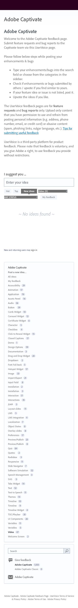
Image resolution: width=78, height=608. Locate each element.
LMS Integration (16, 417)
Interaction (13, 395)
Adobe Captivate (24, 564)
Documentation (15, 351)
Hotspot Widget (15, 369)
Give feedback (23, 560)
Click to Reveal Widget (19, 333)
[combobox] (37, 550)
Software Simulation (18, 470)
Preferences (13, 435)
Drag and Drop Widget (19, 355)
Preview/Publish (16, 439)
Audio (11, 303)
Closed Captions (16, 338)
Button (12, 307)
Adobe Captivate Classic (27, 569)
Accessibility (14, 285)
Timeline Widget (16, 510)
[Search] (67, 550)
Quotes (12, 452)
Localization (14, 421)
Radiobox (13, 457)
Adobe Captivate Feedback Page (34, 596)
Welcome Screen (16, 536)
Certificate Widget (17, 320)
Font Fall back (15, 364)
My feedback (48, 197)
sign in (34, 250)
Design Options (16, 347)
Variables (12, 523)
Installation (13, 386)
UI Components (15, 518)
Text (10, 487)
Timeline (12, 501)
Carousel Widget (16, 316)
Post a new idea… (17, 272)
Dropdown (13, 360)
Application (14, 294)
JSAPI (11, 404)
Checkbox (13, 329)
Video (11, 532)
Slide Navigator (15, 465)
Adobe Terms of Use (37, 599)
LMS (10, 413)
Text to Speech (15, 492)
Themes (12, 496)
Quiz (10, 448)
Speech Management (18, 474)
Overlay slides (15, 430)
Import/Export (15, 377)
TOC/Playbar (14, 514)
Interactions (14, 399)
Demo (11, 342)
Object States (15, 426)
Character (13, 325)
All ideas (12, 276)
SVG (10, 479)
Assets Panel (14, 298)
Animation (13, 289)
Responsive (13, 461)
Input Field (14, 382)
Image (11, 373)
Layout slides (15, 408)
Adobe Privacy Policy (56, 599)
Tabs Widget (14, 483)
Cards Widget (14, 311)
